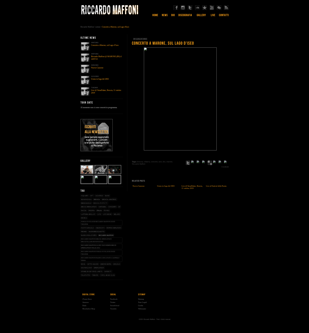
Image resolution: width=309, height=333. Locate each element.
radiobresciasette (97, 231)
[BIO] (173, 16)
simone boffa (105, 264)
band (107, 196)
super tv (108, 271)
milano (117, 214)
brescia (97, 199)
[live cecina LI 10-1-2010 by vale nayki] (101, 183)
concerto (112, 207)
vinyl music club (107, 275)
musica (84, 218)
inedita (92, 210)
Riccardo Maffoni (87, 27)
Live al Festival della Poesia (216, 186)
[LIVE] (213, 16)
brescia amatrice (109, 199)
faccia (83, 210)
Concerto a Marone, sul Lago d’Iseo (105, 45)
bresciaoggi (86, 203)
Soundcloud (114, 305)
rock (83, 264)
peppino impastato (114, 228)
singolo (116, 264)
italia (99, 210)
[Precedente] (223, 158)
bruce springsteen (89, 207)
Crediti (140, 305)
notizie (97, 27)
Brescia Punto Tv (100, 203)
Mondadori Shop (88, 309)
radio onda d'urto (89, 235)
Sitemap (141, 299)
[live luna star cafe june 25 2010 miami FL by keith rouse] (87, 183)
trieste (95, 275)
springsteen (99, 268)
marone (169, 162)
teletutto (85, 275)
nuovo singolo (87, 228)
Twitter (112, 302)
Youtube (113, 309)
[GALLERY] (201, 16)
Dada (84, 305)
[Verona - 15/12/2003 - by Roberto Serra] (87, 174)
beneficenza (86, 199)
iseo (160, 162)
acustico (99, 196)
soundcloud (86, 268)
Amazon (85, 302)
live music (107, 214)
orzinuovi (100, 228)
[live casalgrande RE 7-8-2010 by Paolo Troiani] (115, 174)
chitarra (102, 207)
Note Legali (142, 302)
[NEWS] (165, 16)
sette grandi (92, 264)
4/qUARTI (84, 196)
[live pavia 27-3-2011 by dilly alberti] (101, 174)
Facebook (113, 299)
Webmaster (142, 309)
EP (119, 207)
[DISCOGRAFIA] (185, 16)
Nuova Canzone (97, 68)
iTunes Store (87, 299)
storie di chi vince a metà (91, 271)
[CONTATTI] (224, 16)
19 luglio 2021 (140, 39)
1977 (91, 196)
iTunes (106, 210)
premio (84, 231)
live (99, 214)
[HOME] (155, 16)
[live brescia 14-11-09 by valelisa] (115, 183)
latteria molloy (88, 214)
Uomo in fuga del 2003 (100, 79)
